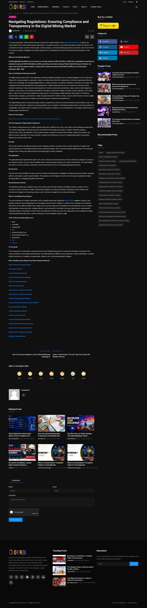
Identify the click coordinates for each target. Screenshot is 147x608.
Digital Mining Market (71, 42)
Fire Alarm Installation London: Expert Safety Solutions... (20, 464)
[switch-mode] (136, 2)
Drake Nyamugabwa (118, 77)
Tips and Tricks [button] (95, 7)
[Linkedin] (43, 577)
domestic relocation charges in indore (110, 199)
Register (130, 2)
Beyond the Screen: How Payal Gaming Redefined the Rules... (125, 108)
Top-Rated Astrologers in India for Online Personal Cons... (79, 579)
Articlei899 (70, 560)
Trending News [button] (42, 7)
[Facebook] (11, 577)
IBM (13, 230)
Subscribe (134, 564)
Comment (12, 495)
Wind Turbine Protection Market (20, 265)
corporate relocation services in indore (110, 191)
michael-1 (11, 468)
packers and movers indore (107, 161)
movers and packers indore (127, 161)
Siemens (15, 243)
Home (33, 7)
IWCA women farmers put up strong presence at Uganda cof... (124, 85)
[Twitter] (16, 577)
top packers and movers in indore (109, 169)
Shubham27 (25, 390)
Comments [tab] (16, 480)
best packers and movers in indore (109, 174)
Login (124, 2)
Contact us (30, 2)
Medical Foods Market (16, 286)
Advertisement (13, 2)
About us (22, 2)
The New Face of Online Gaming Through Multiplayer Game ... (79, 435)
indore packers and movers (107, 165)
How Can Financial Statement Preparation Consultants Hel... (49, 435)
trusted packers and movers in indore (110, 182)
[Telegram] (32, 577)
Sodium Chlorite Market (17, 315)
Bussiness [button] (55, 7)
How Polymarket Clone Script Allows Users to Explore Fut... (20, 435)
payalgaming (116, 112)
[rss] (11, 582)
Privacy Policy (132, 603)
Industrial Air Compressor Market (20, 290)
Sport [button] (75, 7)
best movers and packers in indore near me (112, 216)
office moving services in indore (108, 204)
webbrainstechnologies (44, 468)
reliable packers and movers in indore (110, 187)
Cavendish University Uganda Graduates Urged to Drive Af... (125, 74)
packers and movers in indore (115, 152)
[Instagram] (22, 577)
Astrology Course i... (73, 582)
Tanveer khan (71, 571)
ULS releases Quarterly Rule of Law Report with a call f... (126, 120)
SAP (13, 240)
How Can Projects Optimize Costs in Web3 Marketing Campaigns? (31, 356)
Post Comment (16, 520)
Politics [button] (66, 7)
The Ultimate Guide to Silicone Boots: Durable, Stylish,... (80, 568)
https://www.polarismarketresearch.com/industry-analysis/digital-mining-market (34, 119)
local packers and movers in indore (109, 195)
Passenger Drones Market (18, 307)
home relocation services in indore (109, 208)
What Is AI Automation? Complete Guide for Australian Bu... (50, 464)
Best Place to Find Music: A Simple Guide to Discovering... (79, 557)
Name (11, 487)
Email (55, 487)
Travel (101, 152)
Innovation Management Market (20, 319)
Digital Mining (69, 200)
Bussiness (17, 13)
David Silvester (71, 439)
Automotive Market (15, 269)
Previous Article (45, 351)
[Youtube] (27, 577)
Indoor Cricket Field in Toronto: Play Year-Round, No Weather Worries (71, 356)
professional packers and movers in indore (112, 212)
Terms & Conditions (119, 603)
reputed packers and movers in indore (110, 225)
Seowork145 (41, 439)
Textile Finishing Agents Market (20, 277)
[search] (136, 7)
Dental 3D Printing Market (18, 281)
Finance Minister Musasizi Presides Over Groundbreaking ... (126, 97)
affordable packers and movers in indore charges (114, 221)
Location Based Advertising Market (21, 323)
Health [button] (83, 7)
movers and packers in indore (108, 157)
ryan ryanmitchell (13, 439)
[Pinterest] (38, 577)
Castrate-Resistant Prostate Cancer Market (24, 302)
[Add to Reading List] (92, 37)
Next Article (57, 351)
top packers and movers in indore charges (112, 178)
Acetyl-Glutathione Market (18, 273)
